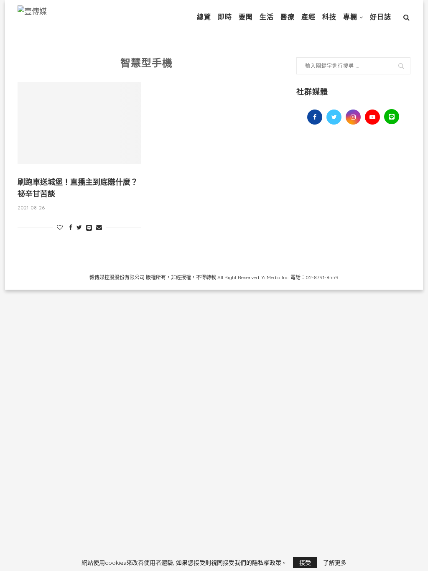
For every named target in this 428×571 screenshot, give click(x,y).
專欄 (350, 17)
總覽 (204, 17)
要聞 (246, 17)
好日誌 (380, 17)
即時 (225, 17)
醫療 (287, 17)
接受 (305, 562)
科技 (329, 17)
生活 (267, 17)
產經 (308, 17)
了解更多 (334, 563)
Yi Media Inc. (275, 277)
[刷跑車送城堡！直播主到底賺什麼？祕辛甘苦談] (79, 123)
